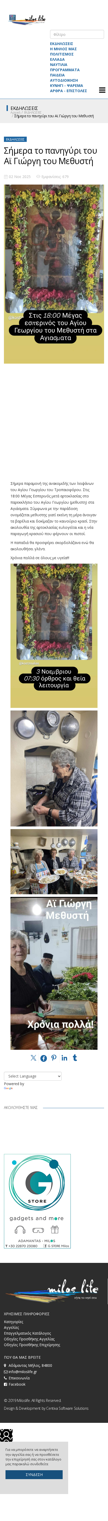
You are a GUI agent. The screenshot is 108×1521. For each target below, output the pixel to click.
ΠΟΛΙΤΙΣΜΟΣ (62, 54)
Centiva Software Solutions (67, 1408)
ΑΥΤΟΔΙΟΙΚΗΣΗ (64, 80)
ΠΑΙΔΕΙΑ (57, 75)
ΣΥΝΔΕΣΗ (34, 1474)
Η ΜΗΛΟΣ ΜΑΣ (63, 48)
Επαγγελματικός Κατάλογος (27, 1333)
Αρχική (15, 112)
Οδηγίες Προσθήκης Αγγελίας (29, 1338)
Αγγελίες (11, 1327)
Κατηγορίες (13, 1321)
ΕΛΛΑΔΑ (57, 59)
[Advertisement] (54, 426)
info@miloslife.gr (23, 1371)
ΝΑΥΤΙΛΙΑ (58, 64)
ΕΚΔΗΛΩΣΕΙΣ (61, 43)
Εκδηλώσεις (15, 139)
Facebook (17, 1384)
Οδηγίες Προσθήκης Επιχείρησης (32, 1344)
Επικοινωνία (19, 1377)
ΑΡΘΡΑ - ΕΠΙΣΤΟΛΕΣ (68, 90)
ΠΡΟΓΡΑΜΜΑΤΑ (65, 69)
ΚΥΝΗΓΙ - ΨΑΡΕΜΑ (66, 85)
